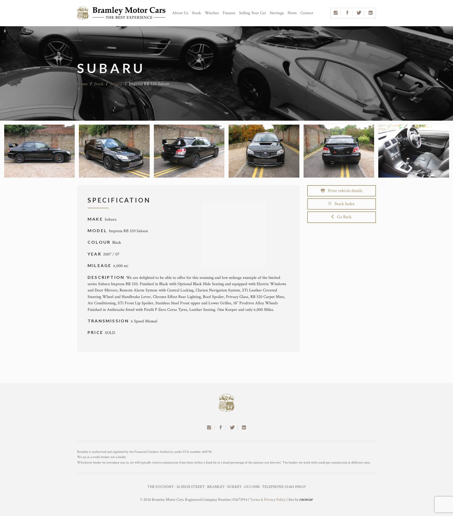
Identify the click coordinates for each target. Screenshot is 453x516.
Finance (229, 13)
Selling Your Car (252, 13)
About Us (180, 13)
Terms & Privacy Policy (268, 499)
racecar (306, 499)
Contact (306, 13)
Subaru (116, 84)
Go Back (343, 217)
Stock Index (343, 204)
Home (82, 84)
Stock (196, 13)
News (292, 13)
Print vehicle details (343, 191)
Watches (212, 13)
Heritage (277, 13)
